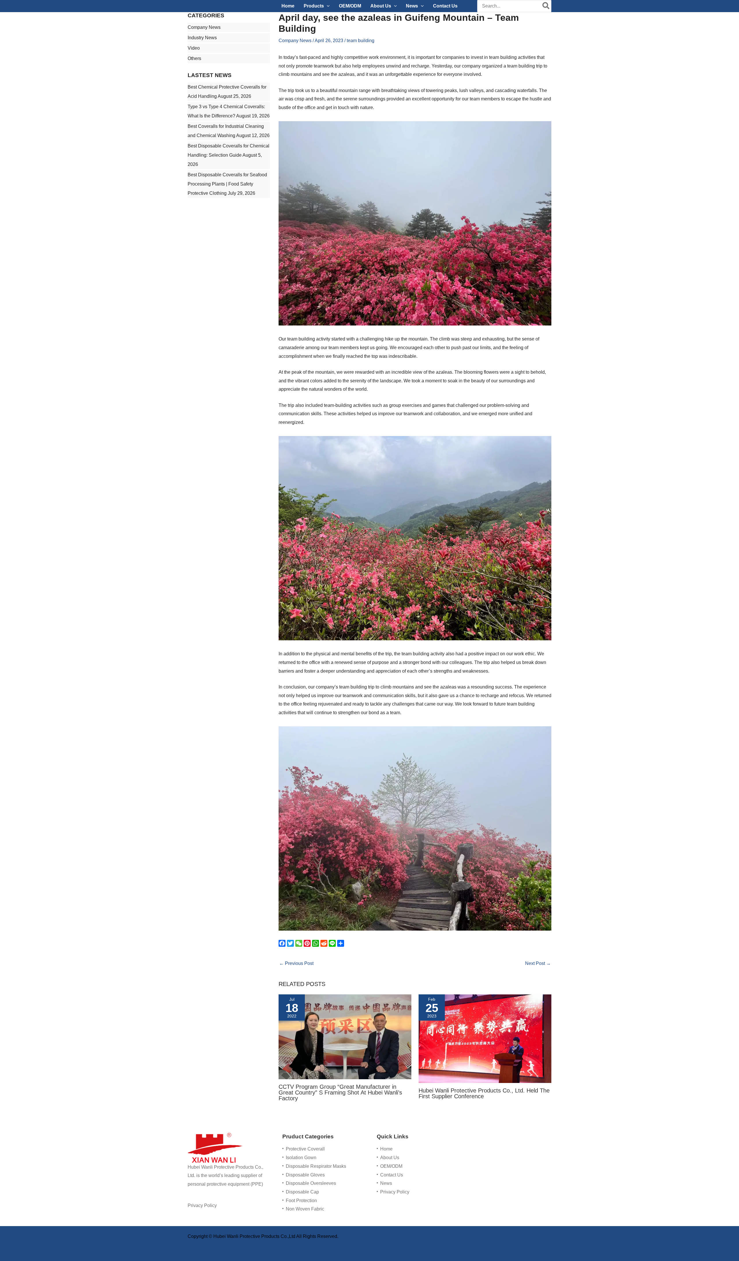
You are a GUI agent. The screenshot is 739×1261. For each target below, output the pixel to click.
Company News (204, 27)
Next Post (538, 963)
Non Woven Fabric (305, 1208)
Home (386, 1148)
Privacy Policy (202, 1205)
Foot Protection (301, 1200)
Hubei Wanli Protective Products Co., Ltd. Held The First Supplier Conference (484, 1093)
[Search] (546, 6)
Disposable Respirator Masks (316, 1166)
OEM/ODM (391, 1166)
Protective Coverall (305, 1148)
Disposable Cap (302, 1191)
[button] (327, 6)
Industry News (202, 37)
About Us (389, 1157)
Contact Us (391, 1174)
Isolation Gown (301, 1157)
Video (194, 48)
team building (360, 40)
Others (194, 58)
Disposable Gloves (305, 1174)
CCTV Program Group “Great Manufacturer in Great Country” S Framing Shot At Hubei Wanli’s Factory (340, 1092)
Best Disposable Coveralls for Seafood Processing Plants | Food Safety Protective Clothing (227, 184)
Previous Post (296, 963)
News (386, 1183)
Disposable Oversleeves (311, 1183)
